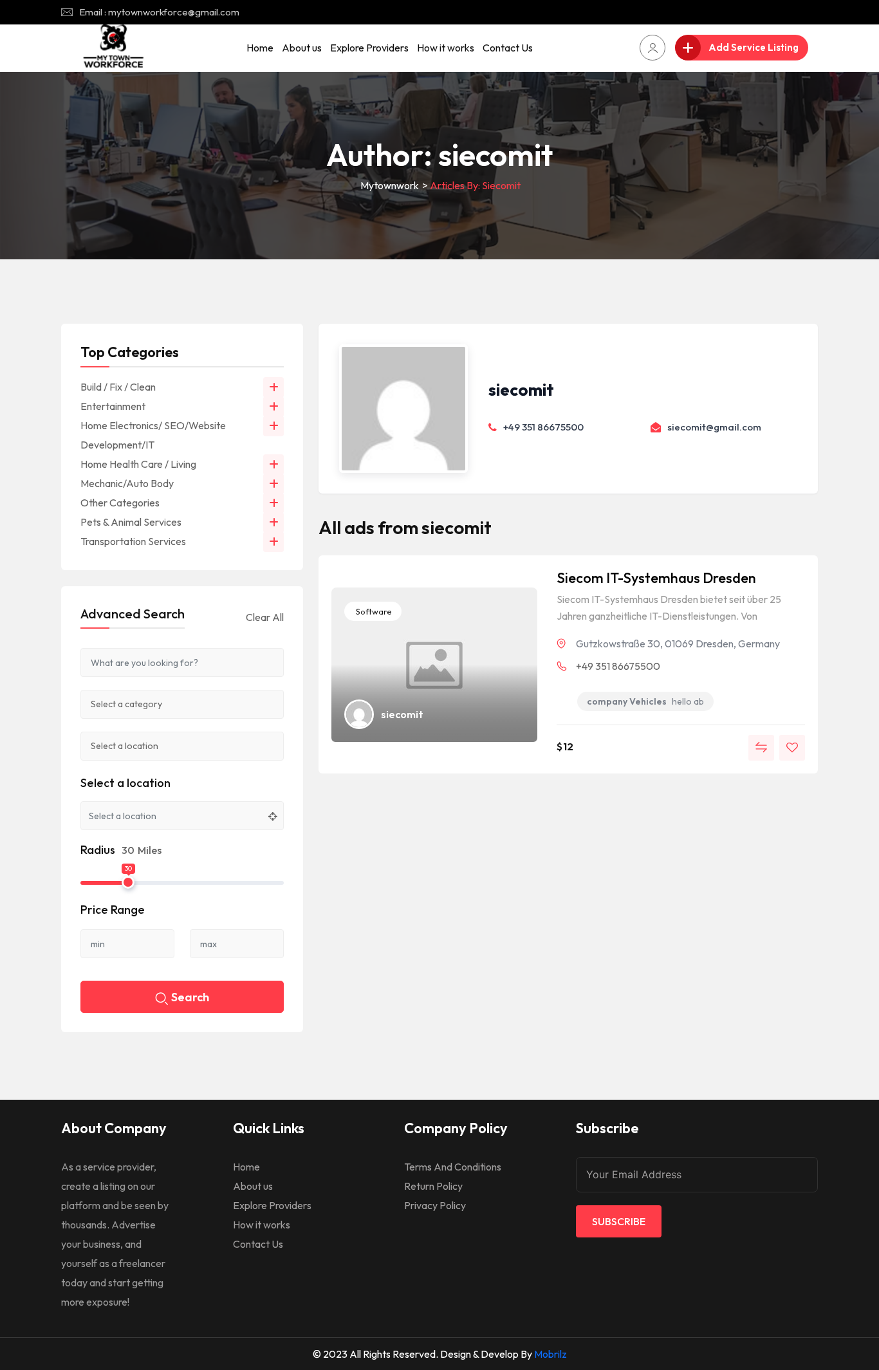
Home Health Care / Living (138, 464)
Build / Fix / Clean (118, 386)
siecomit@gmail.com (714, 427)
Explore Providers (369, 47)
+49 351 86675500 (543, 427)
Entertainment (112, 406)
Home (259, 47)
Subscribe (618, 1221)
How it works (445, 47)
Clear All (265, 617)
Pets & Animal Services (130, 521)
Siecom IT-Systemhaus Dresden (656, 578)
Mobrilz (550, 1353)
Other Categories (120, 502)
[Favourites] (792, 748)
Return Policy (433, 1186)
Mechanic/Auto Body (127, 483)
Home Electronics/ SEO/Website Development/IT (153, 435)
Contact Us (508, 47)
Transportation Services (133, 541)
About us (302, 47)
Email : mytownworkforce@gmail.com (159, 12)
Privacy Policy (435, 1205)
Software (373, 611)
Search (190, 997)
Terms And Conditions (452, 1166)
